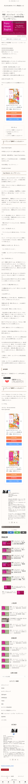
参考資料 (9, 133)
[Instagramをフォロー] (12, 522)
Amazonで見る (14, 112)
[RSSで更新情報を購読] (17, 522)
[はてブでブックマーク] (11, 532)
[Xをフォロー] (9, 522)
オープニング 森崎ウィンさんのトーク (14, 129)
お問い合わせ (14, 779)
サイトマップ (21, 776)
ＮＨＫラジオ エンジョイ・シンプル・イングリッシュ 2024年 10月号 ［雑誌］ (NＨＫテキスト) (14, 107)
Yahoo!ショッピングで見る (14, 119)
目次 (12, 127)
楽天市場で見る (14, 440)
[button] (23, 532)
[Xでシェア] (5, 532)
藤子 (9, 490)
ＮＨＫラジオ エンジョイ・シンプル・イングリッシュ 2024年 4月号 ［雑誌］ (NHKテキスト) (13, 469)
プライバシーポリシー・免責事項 (7, 777)
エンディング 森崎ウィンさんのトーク (14, 135)
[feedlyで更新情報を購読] (14, 522)
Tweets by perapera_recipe (7, 765)
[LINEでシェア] (17, 532)
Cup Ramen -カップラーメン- (13, 131)
